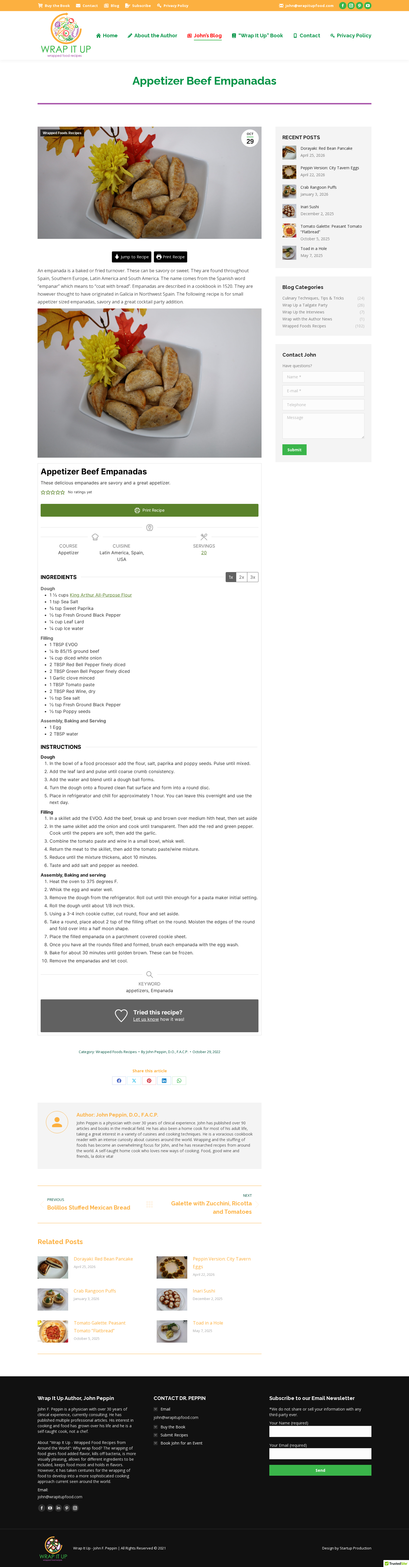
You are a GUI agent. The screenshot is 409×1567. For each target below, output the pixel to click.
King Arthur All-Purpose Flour (101, 595)
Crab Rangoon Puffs (95, 1291)
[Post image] (53, 1267)
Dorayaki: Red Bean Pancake (103, 1259)
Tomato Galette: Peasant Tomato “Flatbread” (99, 1327)
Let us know (146, 1019)
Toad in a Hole (208, 1323)
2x (241, 577)
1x (231, 577)
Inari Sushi (204, 1291)
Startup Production (355, 1548)
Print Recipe (173, 256)
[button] (43, 492)
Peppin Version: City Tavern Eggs (222, 1263)
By (164, 1051)
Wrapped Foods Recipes (62, 133)
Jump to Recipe (134, 256)
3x (252, 577)
